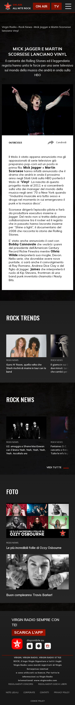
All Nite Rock (22, 8)
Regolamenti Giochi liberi (52, 684)
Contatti (44, 692)
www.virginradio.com (45, 680)
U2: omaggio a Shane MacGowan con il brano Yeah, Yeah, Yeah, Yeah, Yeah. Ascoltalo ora (26, 450)
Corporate (29, 692)
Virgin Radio (9, 26)
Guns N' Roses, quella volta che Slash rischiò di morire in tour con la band (26, 368)
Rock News (25, 26)
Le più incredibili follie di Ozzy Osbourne (33, 548)
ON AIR (41, 6)
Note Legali (12, 692)
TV (56, 6)
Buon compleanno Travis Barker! (29, 595)
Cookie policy (38, 701)
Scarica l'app (28, 632)
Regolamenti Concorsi (20, 684)
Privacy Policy (61, 692)
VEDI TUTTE (54, 467)
